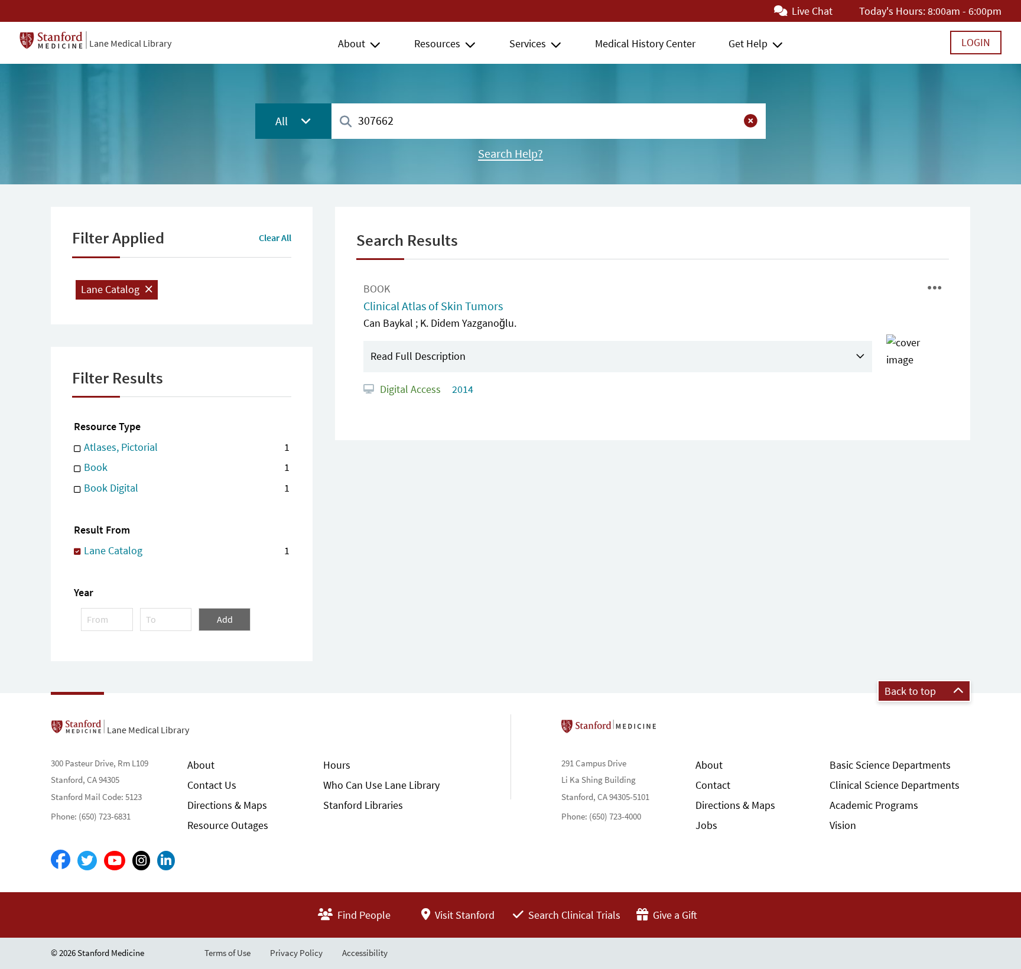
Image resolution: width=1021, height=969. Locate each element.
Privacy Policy (296, 952)
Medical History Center (645, 43)
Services (527, 43)
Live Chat (811, 11)
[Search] (346, 122)
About (351, 43)
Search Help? (510, 153)
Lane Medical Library (130, 43)
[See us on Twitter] (87, 860)
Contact (712, 785)
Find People (363, 915)
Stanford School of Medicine (676, 730)
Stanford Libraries (363, 805)
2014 (461, 389)
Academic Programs (874, 805)
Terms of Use (227, 952)
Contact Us (211, 785)
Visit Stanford (464, 915)
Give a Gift (674, 915)
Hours (336, 765)
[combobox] (548, 120)
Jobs (706, 825)
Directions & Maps (227, 805)
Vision (843, 825)
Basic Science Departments (890, 765)
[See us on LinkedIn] (166, 860)
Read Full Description (418, 356)
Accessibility (365, 952)
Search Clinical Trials (573, 915)
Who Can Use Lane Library (381, 785)
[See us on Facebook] (60, 860)
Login (975, 42)
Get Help (748, 43)
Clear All (275, 237)
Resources (437, 43)
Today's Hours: (892, 11)
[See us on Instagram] (141, 860)
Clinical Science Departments (895, 785)
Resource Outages (227, 825)
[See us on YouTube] (114, 860)
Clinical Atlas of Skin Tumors (433, 306)
